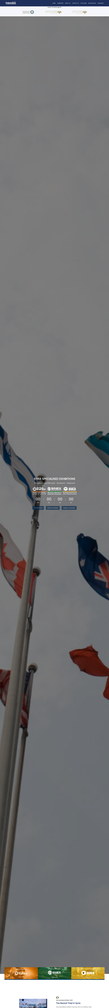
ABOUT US (67, 3)
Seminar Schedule (52, 508)
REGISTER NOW (92, 3)
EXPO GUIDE (84, 3)
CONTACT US (75, 3)
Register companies (69, 508)
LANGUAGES (101, 3)
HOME (54, 3)
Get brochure (38, 508)
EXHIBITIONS (60, 3)
